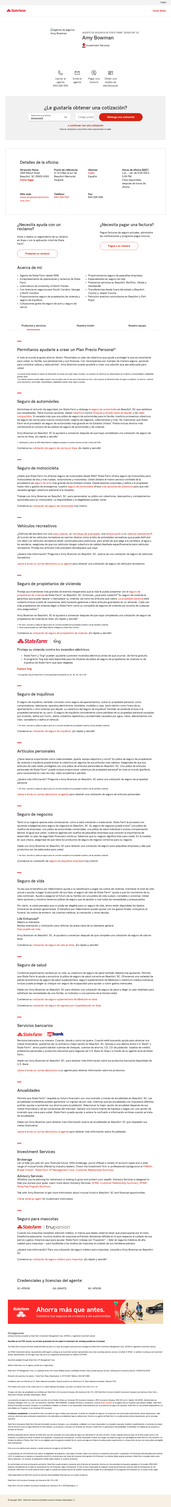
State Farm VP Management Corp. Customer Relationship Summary (74, 1170)
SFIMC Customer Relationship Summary (115, 1183)
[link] (77, 79)
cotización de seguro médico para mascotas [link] (58, 1259)
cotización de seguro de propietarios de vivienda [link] (60, 633)
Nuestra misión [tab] (85, 325)
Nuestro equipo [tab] (137, 325)
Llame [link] (20, 563)
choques (98, 413)
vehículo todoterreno (139, 534)
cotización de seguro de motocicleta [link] (53, 506)
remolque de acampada (86, 534)
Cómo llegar (27, 180)
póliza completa (106, 1403)
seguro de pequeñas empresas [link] (66, 861)
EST (145, 170)
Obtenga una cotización (121, 117)
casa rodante (60, 534)
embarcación (113, 534)
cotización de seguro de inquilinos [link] (52, 731)
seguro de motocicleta (80, 486)
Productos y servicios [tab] (34, 325)
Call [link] (19, 1199)
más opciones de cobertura (117, 486)
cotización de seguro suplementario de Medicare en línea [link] (65, 999)
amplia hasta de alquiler (118, 413)
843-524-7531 (61, 197)
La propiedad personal (130, 598)
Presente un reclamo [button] (37, 253)
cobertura (78, 413)
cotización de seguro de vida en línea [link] (53, 945)
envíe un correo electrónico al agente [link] (48, 794)
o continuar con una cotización (85, 125)
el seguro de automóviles (103, 409)
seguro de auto (42, 483)
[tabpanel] (85, 181)
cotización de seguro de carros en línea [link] (55, 448)
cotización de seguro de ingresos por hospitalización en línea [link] (67, 1005)
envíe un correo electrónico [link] (42, 1070)
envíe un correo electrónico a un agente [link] (49, 563)
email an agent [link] (33, 1199)
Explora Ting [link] (24, 669)
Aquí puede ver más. (29, 929)
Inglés (91, 173)
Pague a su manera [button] (119, 246)
